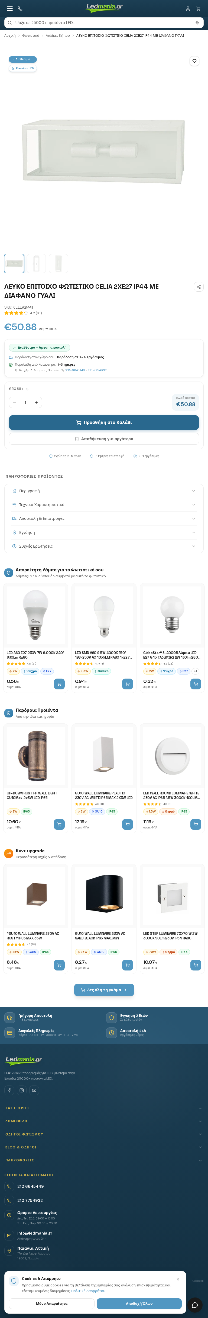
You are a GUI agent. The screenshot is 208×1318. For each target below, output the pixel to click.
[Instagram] (22, 1090)
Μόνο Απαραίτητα (51, 1303)
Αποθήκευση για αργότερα (107, 438)
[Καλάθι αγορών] (198, 8)
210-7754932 (97, 370)
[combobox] (104, 22)
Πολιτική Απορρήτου (88, 1291)
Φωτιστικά (30, 35)
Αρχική (10, 35)
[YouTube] (34, 1090)
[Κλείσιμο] (178, 1279)
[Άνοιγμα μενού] (9, 8)
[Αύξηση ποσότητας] (36, 402)
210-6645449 (75, 370)
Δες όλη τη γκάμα (104, 989)
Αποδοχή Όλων (139, 1303)
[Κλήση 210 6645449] (20, 8)
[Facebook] (9, 1090)
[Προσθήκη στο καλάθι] (59, 684)
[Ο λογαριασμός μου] (188, 8)
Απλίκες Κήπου (58, 35)
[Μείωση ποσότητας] (14, 402)
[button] (104, 1108)
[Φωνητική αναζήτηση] (197, 22)
